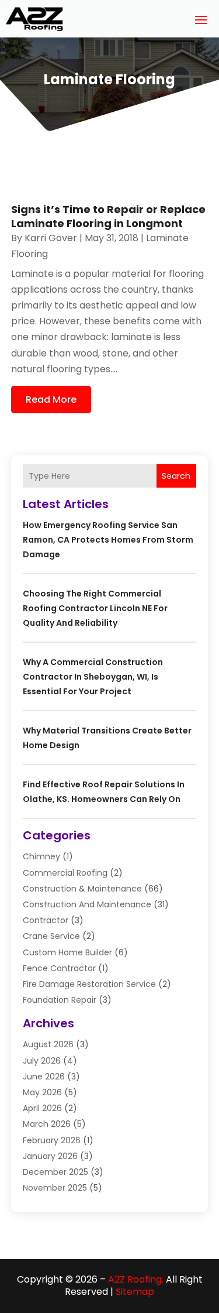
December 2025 (55, 1172)
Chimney (41, 856)
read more (51, 399)
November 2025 (55, 1188)
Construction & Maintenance (82, 888)
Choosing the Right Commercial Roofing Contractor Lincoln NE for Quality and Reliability (95, 608)
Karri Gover (51, 238)
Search (176, 476)
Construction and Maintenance (87, 904)
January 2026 (50, 1156)
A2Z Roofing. (136, 1279)
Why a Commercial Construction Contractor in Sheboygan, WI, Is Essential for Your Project (93, 676)
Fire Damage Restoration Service (89, 984)
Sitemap (135, 1291)
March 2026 (47, 1124)
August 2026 (48, 1044)
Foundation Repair (59, 1000)
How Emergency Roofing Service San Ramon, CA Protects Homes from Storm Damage (108, 539)
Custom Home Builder (67, 952)
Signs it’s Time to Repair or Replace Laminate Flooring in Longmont (108, 216)
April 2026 (42, 1108)
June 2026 (44, 1076)
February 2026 (52, 1140)
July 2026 (42, 1061)
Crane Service (51, 936)
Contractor (45, 920)
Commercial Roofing (65, 873)
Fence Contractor (59, 968)
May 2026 (42, 1092)
